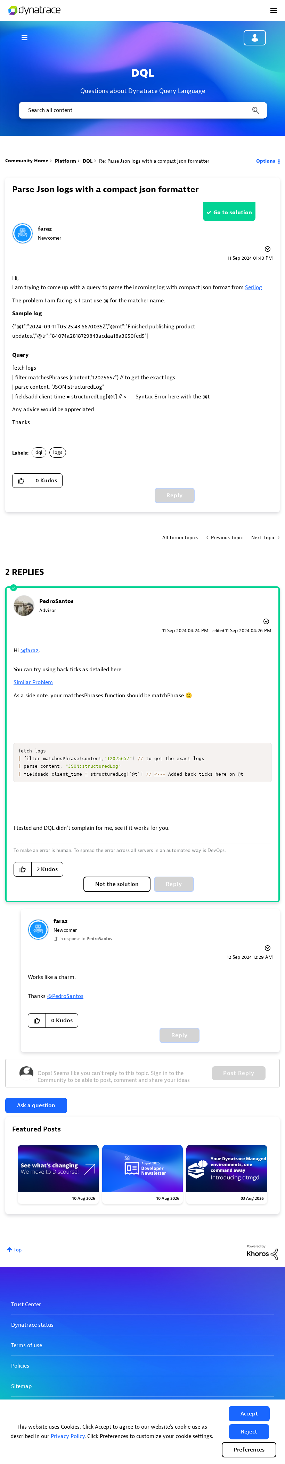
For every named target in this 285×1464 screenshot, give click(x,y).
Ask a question (36, 1105)
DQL (87, 161)
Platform (65, 161)
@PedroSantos (65, 996)
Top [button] (18, 1250)
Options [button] (265, 161)
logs (57, 452)
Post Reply (238, 1073)
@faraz (29, 650)
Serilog (253, 287)
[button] (249, 1413)
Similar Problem (33, 682)
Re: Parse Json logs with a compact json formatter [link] (154, 161)
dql (38, 452)
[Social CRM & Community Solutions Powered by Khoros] (262, 1252)
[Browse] (27, 37)
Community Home (26, 161)
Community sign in (255, 37)
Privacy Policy (67, 1436)
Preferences (249, 1449)
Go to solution (232, 212)
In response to (85, 938)
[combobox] (142, 110)
